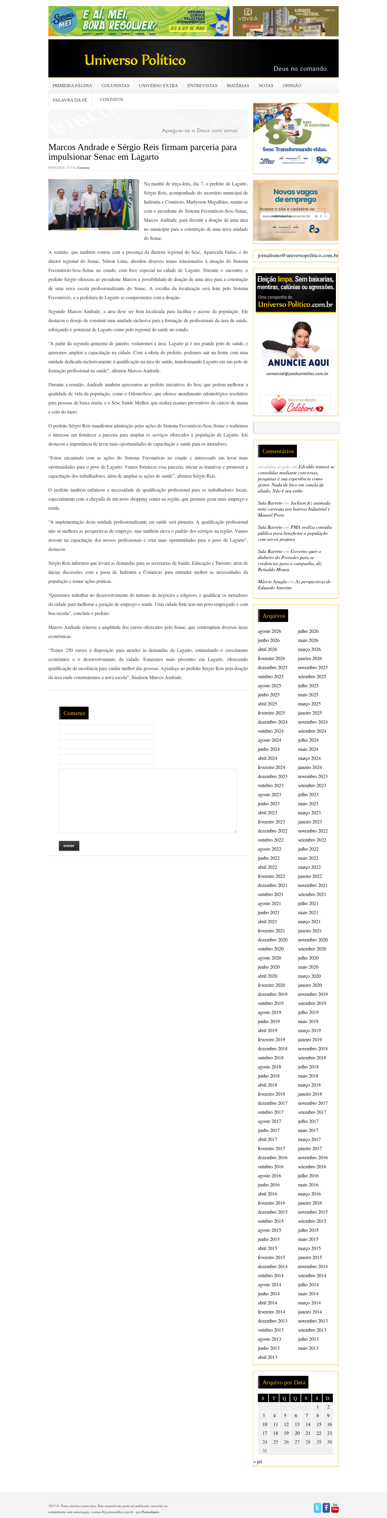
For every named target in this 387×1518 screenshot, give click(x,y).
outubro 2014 (271, 1275)
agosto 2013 (269, 1339)
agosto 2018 (269, 1066)
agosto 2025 (269, 685)
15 (319, 1424)
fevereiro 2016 (271, 1202)
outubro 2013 (271, 1330)
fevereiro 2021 (271, 930)
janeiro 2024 (310, 767)
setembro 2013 (312, 1330)
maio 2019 (308, 1021)
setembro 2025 (312, 676)
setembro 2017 (312, 1112)
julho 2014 (308, 1284)
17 (264, 1433)
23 (329, 1433)
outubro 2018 (271, 1057)
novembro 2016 (313, 1157)
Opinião (292, 85)
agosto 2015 (269, 1230)
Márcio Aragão (272, 581)
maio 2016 (308, 1184)
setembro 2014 (312, 1275)
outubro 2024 (271, 731)
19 (286, 1433)
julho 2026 (308, 631)
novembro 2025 (313, 667)
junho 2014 (269, 1293)
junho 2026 (269, 640)
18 (275, 1433)
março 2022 (309, 867)
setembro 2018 (312, 1057)
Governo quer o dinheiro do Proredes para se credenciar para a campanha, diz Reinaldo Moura (290, 560)
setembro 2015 (312, 1221)
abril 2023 (267, 812)
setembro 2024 (312, 731)
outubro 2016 (271, 1166)
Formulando (150, 1512)
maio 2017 (308, 1130)
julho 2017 (308, 1121)
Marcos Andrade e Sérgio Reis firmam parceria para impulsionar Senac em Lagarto (142, 152)
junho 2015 (269, 1239)
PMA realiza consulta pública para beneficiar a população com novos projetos (295, 533)
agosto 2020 (269, 957)
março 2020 (309, 976)
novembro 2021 (313, 885)
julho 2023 (308, 794)
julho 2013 (308, 1339)
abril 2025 (267, 703)
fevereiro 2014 (271, 1311)
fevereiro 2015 (271, 1257)
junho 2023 (269, 803)
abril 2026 (267, 649)
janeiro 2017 (310, 1148)
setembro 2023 (312, 785)
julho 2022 (308, 849)
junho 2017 (269, 1130)
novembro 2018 (313, 1048)
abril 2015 (267, 1248)
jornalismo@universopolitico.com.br (298, 255)
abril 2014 (267, 1302)
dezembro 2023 (273, 776)
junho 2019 (269, 1021)
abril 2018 (267, 1084)
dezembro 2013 (273, 1320)
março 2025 (309, 703)
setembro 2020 (312, 948)
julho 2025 (308, 685)
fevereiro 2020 (271, 985)
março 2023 (309, 812)
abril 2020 (267, 976)
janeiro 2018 (310, 1094)
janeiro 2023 (310, 821)
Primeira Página (72, 85)
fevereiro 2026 (271, 658)
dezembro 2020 (273, 939)
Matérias (238, 85)
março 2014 (309, 1302)
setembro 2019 (312, 1003)
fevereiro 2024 (271, 767)
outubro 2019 (271, 1003)
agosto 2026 (269, 631)
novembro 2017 (313, 1103)
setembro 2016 (312, 1166)
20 (297, 1433)
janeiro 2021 (310, 930)
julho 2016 (308, 1175)
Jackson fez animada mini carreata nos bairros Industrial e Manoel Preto (294, 508)
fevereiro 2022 (271, 876)
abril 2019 (267, 1030)
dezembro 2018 (273, 1048)
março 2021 (309, 921)
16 (329, 1424)
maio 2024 (308, 749)
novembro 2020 (313, 939)
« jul (257, 1461)
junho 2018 (269, 1075)
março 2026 (309, 649)
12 (286, 1424)
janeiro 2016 (310, 1202)
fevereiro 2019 (271, 1039)
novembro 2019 (313, 994)
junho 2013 (269, 1348)
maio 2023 (308, 803)
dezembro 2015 (273, 1212)
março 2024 (309, 758)
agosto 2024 (269, 740)
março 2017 (309, 1139)
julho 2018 (308, 1066)
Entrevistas (202, 85)
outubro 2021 (271, 894)
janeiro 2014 (310, 1311)
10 (264, 1424)
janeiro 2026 (310, 658)
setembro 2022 (312, 839)
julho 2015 (308, 1230)
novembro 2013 (313, 1320)
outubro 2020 (271, 948)
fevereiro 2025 (271, 712)
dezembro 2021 (273, 885)
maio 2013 (308, 1348)
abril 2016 (267, 1193)
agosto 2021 (269, 903)
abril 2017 (267, 1139)
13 (297, 1424)
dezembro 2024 (273, 721)
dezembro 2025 (273, 667)
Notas (266, 85)
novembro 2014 (313, 1266)
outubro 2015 (271, 1221)
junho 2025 (269, 694)
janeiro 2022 (310, 876)
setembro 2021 (312, 894)
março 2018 (309, 1084)
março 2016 (309, 1193)
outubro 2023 (271, 785)
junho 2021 (269, 912)
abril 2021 (267, 921)
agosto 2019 (269, 1012)
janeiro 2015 (310, 1257)
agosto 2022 (269, 849)
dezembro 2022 (273, 830)
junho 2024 (269, 749)
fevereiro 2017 (271, 1148)
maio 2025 (308, 694)
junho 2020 (269, 966)
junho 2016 (269, 1184)
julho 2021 (308, 903)
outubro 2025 (271, 676)
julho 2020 (308, 957)
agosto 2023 (269, 794)
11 (275, 1424)
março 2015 (309, 1248)
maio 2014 (308, 1293)
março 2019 (309, 1030)
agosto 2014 (269, 1284)
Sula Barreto (270, 502)
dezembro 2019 (273, 994)
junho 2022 (269, 858)
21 (308, 1433)
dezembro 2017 (273, 1103)
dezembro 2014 (273, 1266)
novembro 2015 (313, 1212)
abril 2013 (267, 1357)
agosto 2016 (269, 1175)
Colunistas (115, 85)
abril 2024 (267, 758)
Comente (83, 167)
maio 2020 (308, 966)
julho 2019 (308, 1012)
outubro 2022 (271, 839)
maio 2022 (308, 858)
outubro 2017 (271, 1112)
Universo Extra (158, 85)
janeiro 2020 (310, 985)
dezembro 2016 (273, 1157)
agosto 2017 (269, 1121)
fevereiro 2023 (271, 821)
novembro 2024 (313, 721)
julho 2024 (308, 740)
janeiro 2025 (310, 712)
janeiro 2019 (310, 1039)
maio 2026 (308, 640)
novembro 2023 (313, 776)
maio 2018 (308, 1075)
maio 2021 (308, 912)
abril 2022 (267, 867)
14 (308, 1424)
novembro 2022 (313, 830)
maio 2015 (308, 1239)
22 (319, 1433)
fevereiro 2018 (271, 1094)
